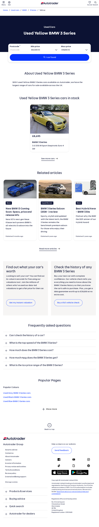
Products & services (20, 491)
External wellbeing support (15, 477)
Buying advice (17, 499)
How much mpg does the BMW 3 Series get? (33, 358)
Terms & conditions (12, 470)
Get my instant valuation (20, 303)
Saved (89, 5)
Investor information (13, 463)
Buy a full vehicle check (68, 303)
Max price (66, 47)
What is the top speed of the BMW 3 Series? (33, 343)
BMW (24, 10)
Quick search (16, 506)
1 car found (51, 57)
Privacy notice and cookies (15, 467)
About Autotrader (12, 456)
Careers (8, 460)
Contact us (9, 453)
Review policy (10, 473)
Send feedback (62, 450)
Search (95, 5)
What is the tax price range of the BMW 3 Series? (36, 365)
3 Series (33, 10)
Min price (35, 47)
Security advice (11, 450)
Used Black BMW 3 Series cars (17, 397)
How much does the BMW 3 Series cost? (31, 350)
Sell (9, 5)
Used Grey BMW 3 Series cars (17, 393)
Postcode (14, 47)
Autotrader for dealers (22, 514)
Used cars (15, 10)
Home (5, 10)
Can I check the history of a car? (27, 335)
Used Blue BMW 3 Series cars (16, 401)
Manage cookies (11, 482)
